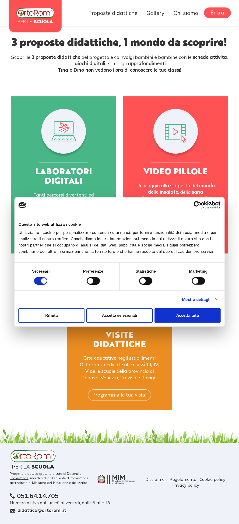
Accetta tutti (187, 315)
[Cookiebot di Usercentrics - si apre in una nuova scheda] (200, 205)
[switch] (93, 281)
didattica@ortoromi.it (42, 510)
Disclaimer (155, 479)
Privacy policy (185, 485)
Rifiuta (51, 315)
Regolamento (182, 479)
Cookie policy (212, 479)
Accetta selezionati (119, 315)
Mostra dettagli (196, 299)
